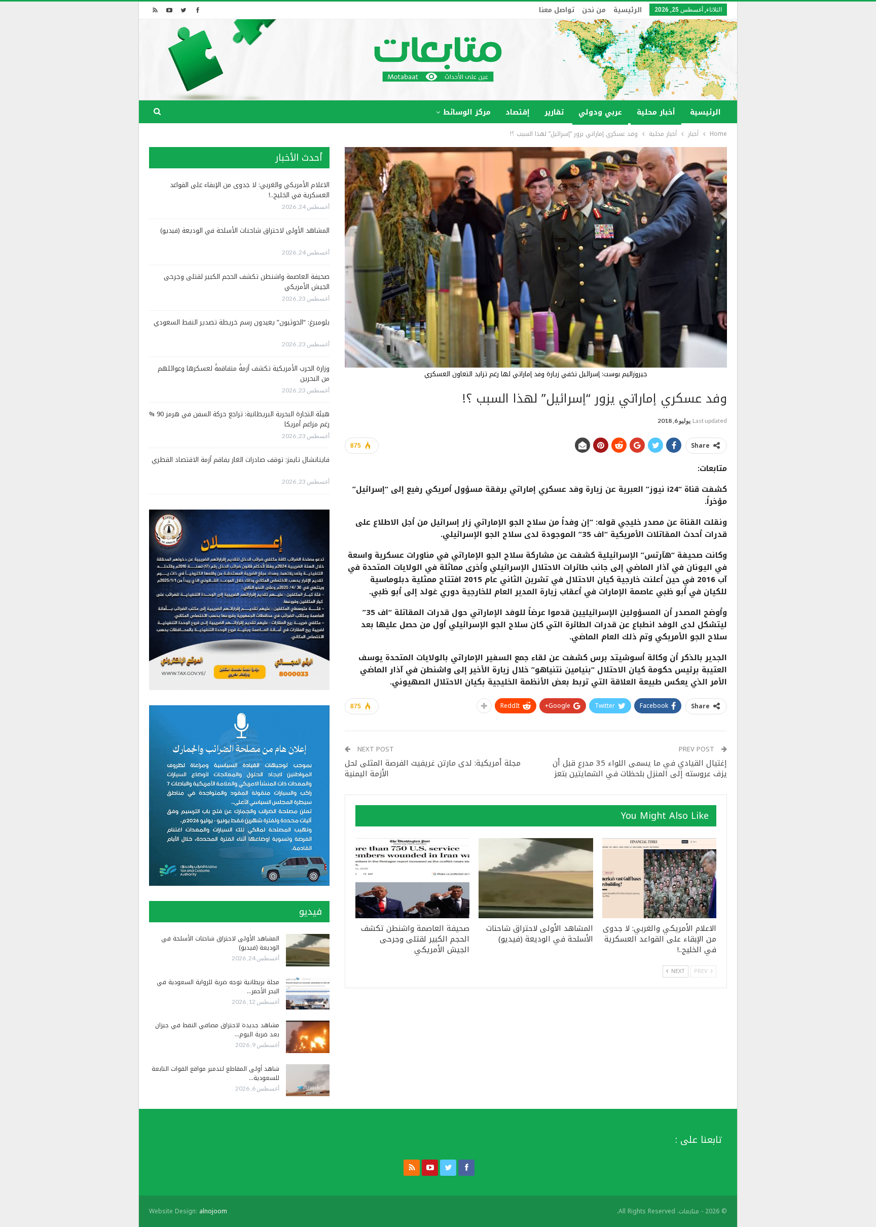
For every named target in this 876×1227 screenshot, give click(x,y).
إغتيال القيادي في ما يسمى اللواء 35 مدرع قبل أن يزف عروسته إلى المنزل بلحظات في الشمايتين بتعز (640, 768)
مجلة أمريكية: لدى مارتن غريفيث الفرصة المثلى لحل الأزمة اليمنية (433, 768)
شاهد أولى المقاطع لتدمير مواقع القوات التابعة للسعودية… (215, 1073)
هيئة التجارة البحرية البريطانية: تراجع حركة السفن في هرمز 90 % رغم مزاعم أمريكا (239, 419)
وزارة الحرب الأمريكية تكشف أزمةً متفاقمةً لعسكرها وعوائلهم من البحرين (244, 373)
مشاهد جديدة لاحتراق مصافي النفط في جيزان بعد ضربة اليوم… (217, 1030)
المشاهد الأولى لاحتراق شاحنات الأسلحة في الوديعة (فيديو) (245, 230)
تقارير (554, 112)
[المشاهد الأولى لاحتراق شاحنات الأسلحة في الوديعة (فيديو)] (536, 878)
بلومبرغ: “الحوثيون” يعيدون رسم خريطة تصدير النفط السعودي (242, 322)
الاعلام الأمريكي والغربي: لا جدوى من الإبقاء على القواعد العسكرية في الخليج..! (250, 189)
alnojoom (213, 1211)
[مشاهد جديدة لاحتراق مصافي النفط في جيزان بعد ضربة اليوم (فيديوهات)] (308, 1037)
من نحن (594, 10)
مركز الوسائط (467, 112)
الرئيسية (627, 10)
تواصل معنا (556, 10)
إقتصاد (517, 112)
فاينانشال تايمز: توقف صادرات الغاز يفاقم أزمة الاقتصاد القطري (241, 459)
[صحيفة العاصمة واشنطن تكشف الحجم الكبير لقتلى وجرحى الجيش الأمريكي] (412, 878)
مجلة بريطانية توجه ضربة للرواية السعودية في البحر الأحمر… (218, 987)
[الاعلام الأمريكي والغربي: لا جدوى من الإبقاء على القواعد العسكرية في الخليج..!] (659, 878)
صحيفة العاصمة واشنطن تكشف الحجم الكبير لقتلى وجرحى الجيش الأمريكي (247, 281)
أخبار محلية (656, 112)
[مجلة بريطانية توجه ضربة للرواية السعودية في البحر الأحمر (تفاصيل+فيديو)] (308, 994)
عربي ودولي (600, 112)
